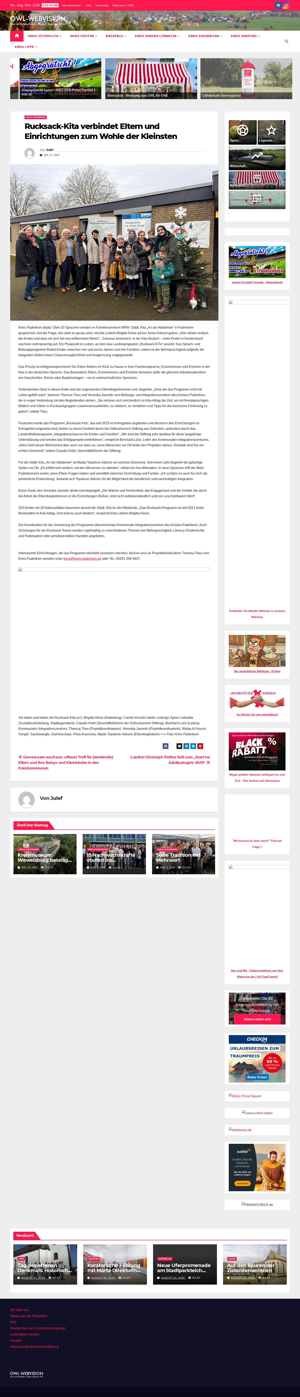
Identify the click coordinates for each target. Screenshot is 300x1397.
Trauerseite (102, 5)
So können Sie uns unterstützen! (257, 714)
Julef (49, 150)
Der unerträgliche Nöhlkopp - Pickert (257, 671)
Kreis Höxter (82, 36)
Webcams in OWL (123, 5)
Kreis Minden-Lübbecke (156, 36)
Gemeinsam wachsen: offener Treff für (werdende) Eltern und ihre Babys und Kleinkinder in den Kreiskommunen (65, 762)
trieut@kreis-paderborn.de (82, 558)
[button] (286, 41)
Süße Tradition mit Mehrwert (178, 857)
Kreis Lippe (25, 47)
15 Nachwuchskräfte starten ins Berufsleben (111, 860)
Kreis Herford (244, 36)
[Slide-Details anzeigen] (151, 78)
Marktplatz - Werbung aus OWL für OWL (138, 95)
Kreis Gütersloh (43, 36)
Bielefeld (115, 36)
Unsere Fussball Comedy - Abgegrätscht (257, 282)
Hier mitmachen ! (72, 5)
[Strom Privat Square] (245, 1364)
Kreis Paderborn (204, 36)
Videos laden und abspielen (257, 1291)
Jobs (88, 5)
